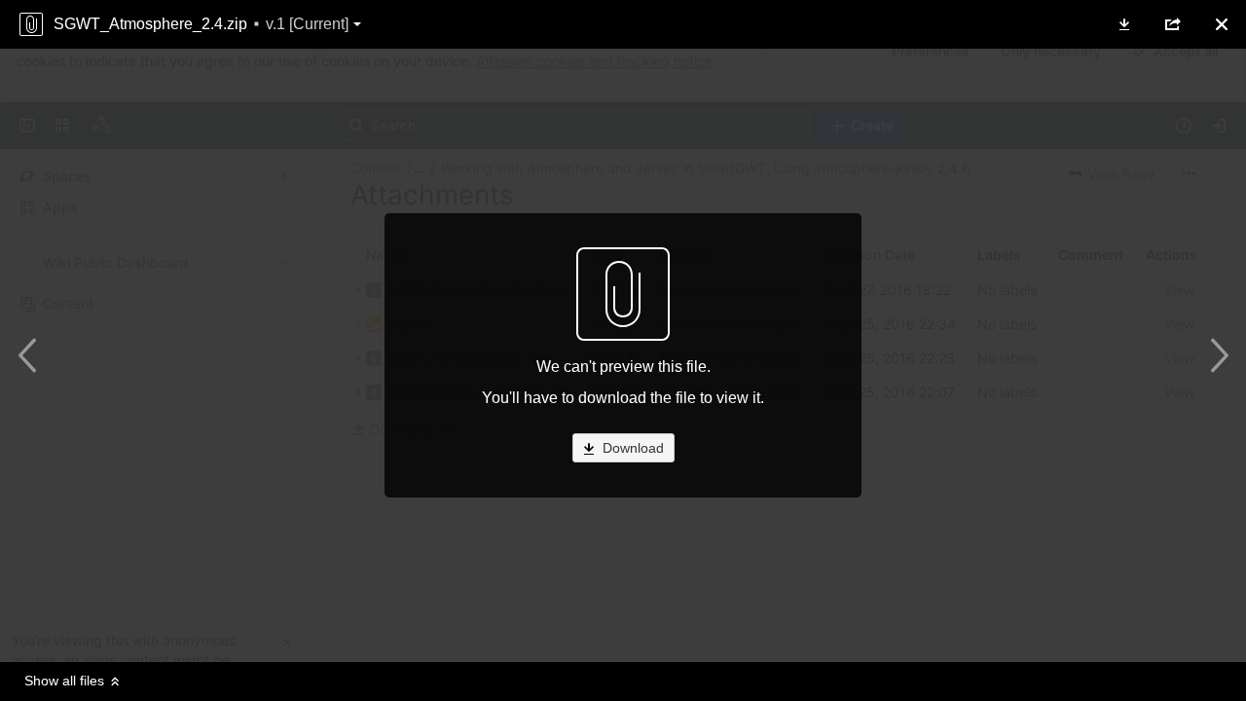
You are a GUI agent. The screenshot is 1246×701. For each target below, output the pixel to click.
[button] (1124, 24)
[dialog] (623, 350)
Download (631, 448)
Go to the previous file (31, 355)
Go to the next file (1214, 355)
